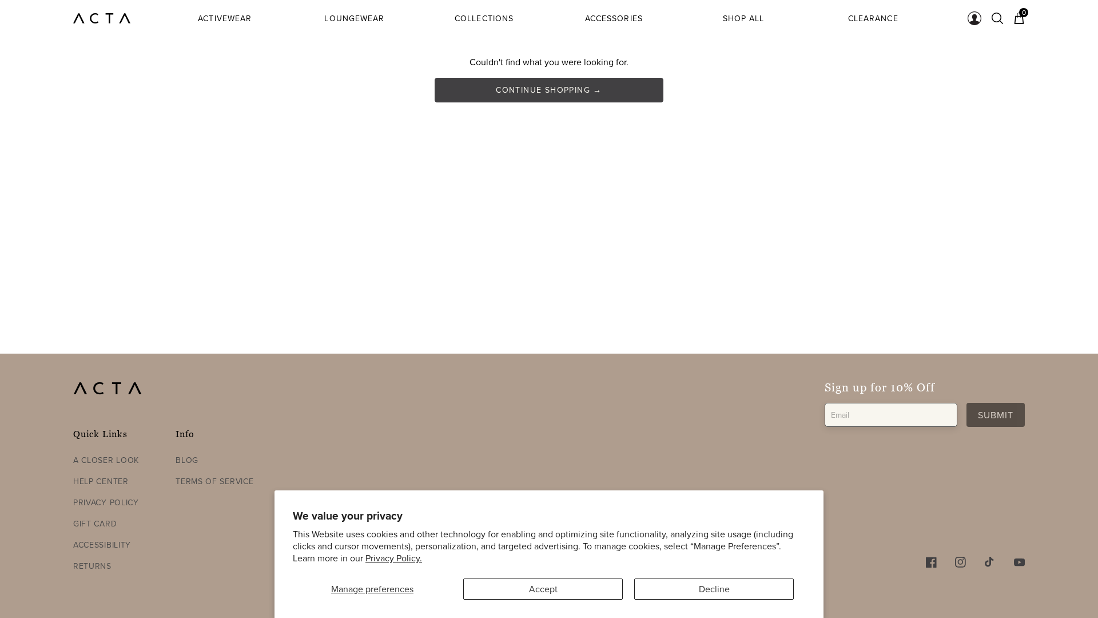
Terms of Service (214, 481)
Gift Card (95, 523)
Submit (995, 415)
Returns (92, 566)
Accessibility (102, 544)
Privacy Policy (106, 502)
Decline (714, 589)
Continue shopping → (549, 90)
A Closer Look (106, 460)
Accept (543, 589)
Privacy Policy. (393, 558)
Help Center (101, 481)
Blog (187, 460)
